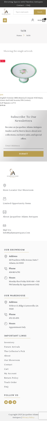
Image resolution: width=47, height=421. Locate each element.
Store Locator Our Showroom (18, 190)
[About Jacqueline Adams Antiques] (4, 212)
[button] (5, 20)
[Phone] (5, 268)
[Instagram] (10, 402)
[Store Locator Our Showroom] (4, 185)
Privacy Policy (28, 417)
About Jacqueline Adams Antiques (20, 217)
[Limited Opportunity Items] (4, 198)
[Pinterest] (14, 402)
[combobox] (23, 12)
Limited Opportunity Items (17, 203)
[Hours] (5, 277)
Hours (12, 278)
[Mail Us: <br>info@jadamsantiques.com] (4, 225)
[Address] (5, 256)
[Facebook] (6, 402)
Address (13, 256)
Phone (12, 268)
